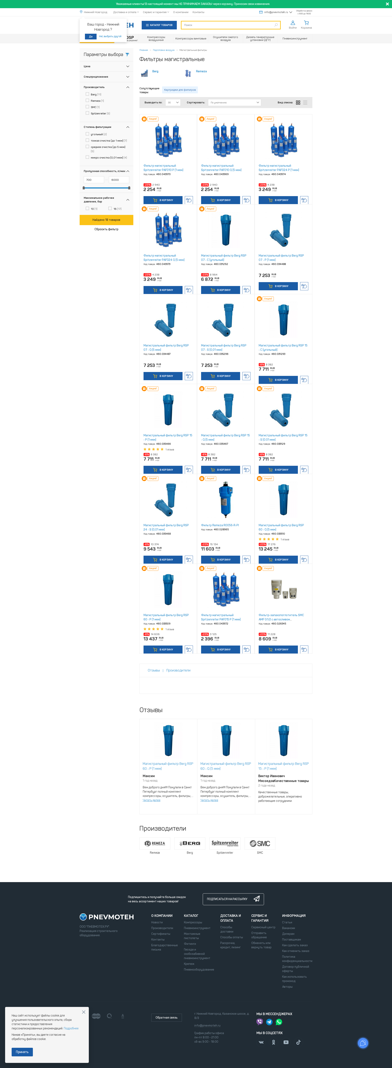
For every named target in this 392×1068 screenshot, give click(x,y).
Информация (294, 916)
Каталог (191, 916)
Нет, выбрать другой (110, 36)
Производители (162, 928)
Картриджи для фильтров (180, 89)
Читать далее (151, 800)
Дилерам (288, 934)
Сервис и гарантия (155, 12)
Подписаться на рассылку (227, 899)
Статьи (287, 922)
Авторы (287, 987)
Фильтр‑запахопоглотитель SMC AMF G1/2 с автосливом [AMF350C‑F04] (281, 619)
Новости (157, 922)
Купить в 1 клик (189, 200)
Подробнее (71, 1028)
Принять (22, 1052)
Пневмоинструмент (197, 928)
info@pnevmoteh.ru (276, 12)
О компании (180, 12)
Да (90, 36)
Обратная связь (167, 1017)
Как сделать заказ (295, 945)
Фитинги (190, 944)
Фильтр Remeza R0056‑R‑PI (220, 525)
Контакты (198, 12)
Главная (143, 50)
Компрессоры (193, 922)
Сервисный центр (263, 927)
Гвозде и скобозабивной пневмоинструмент (197, 954)
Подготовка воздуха (164, 50)
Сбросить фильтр (106, 229)
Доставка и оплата (124, 12)
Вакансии (288, 928)
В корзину (166, 200)
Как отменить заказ (295, 951)
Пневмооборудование (199, 969)
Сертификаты (160, 934)
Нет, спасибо (84, 1012)
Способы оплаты (231, 937)
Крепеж (189, 964)
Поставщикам (291, 939)
